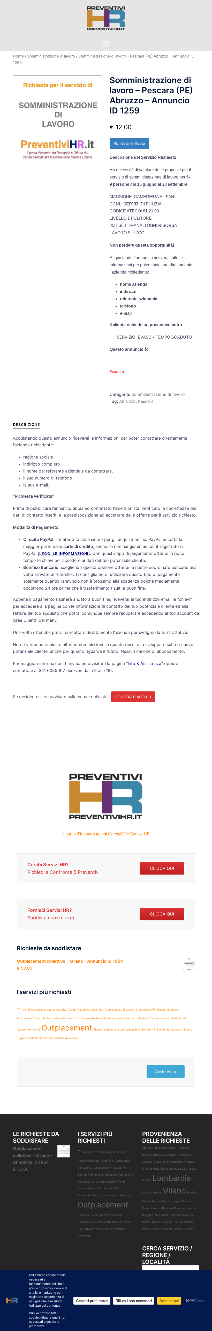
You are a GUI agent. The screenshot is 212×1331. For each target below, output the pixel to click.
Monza (146, 1201)
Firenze (189, 1161)
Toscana (166, 1222)
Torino (156, 1222)
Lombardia (172, 1178)
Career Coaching (79, 1009)
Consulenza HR (146, 1009)
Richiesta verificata (129, 143)
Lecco (192, 1168)
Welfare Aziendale (66, 1038)
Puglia (191, 1208)
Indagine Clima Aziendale (152, 1018)
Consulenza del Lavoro (119, 1009)
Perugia (156, 1208)
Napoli (176, 1201)
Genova (174, 1168)
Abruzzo (127, 401)
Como (157, 1161)
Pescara (146, 401)
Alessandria (162, 1148)
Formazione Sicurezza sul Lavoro (68, 1018)
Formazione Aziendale (31, 1018)
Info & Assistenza (144, 663)
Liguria (146, 1180)
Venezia (167, 1229)
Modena (192, 1192)
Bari (173, 1148)
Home (18, 56)
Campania (184, 1155)
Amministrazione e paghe (38, 1009)
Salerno (175, 1215)
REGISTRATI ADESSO (133, 697)
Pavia (145, 1208)
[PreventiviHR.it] (106, 19)
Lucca (146, 1192)
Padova (187, 1201)
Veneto (156, 1229)
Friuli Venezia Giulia (155, 1168)
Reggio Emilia (151, 1215)
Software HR (147, 1029)
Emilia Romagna (172, 1161)
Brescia (159, 1155)
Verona (178, 1229)
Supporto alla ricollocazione (35, 1038)
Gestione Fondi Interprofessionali (112, 1018)
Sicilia (146, 1222)
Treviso (178, 1222)
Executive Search (168, 1009)
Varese (146, 1229)
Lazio (183, 1168)
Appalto (61, 1009)
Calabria (170, 1155)
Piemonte (180, 1208)
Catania (147, 1161)
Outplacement (66, 1027)
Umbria (188, 1222)
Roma (165, 1215)
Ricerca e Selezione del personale (115, 1029)
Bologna (147, 1155)
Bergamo (183, 1148)
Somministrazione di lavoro (51, 56)
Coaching (97, 1009)
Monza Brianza (161, 1201)
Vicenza (189, 1229)
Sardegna (187, 1215)
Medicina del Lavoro (105, 1195)
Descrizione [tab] (26, 424)
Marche (156, 1192)
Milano (174, 1190)
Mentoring (33, 1029)
